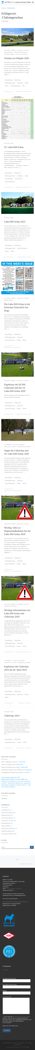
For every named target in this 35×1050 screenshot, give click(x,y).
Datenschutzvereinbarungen (21, 1016)
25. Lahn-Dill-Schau (14, 147)
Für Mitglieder (7, 818)
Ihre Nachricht (7, 996)
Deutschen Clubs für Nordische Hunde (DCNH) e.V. (16, 902)
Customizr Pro (17, 1047)
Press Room (5, 826)
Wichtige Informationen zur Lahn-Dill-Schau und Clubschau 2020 (17, 613)
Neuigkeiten (5, 823)
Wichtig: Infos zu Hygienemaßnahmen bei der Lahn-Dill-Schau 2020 (17, 530)
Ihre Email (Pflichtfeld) (10, 984)
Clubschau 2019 (11, 715)
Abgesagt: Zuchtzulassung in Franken (10, 767)
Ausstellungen (7, 812)
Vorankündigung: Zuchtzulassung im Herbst (12, 772)
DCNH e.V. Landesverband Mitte (16, 1043)
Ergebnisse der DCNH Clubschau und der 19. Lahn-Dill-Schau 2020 (14, 387)
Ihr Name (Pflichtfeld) (9, 978)
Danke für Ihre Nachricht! (10, 1026)
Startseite (3, 8)
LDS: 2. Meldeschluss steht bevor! (9, 762)
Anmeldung (4, 798)
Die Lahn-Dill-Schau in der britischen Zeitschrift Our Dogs (17, 307)
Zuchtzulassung (7, 834)
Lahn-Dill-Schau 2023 (14, 221)
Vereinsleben (6, 831)
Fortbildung (6, 815)
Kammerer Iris (9, 91)
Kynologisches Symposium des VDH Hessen (12, 770)
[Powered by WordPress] (28, 1047)
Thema (5, 990)
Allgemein (5, 810)
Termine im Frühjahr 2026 (16, 58)
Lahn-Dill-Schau (7, 820)
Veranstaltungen (8, 828)
